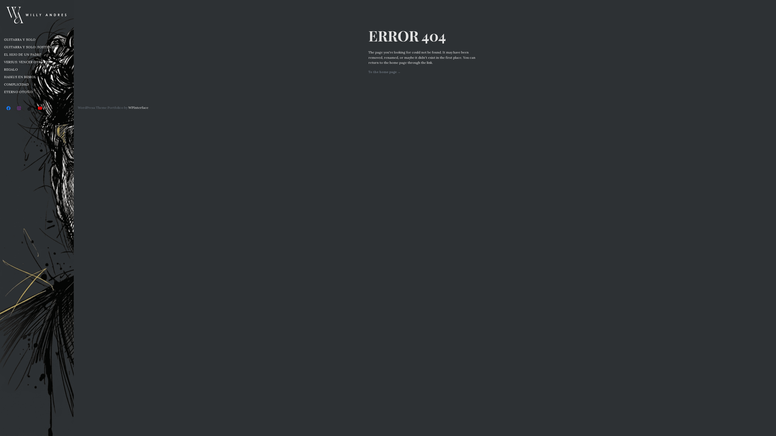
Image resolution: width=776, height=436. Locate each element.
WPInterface (138, 108)
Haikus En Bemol (20, 77)
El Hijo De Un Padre (22, 54)
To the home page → (384, 72)
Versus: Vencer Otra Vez (27, 62)
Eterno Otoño (18, 92)
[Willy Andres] (37, 15)
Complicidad (16, 84)
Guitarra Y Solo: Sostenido (31, 47)
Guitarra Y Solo (20, 40)
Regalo (11, 69)
